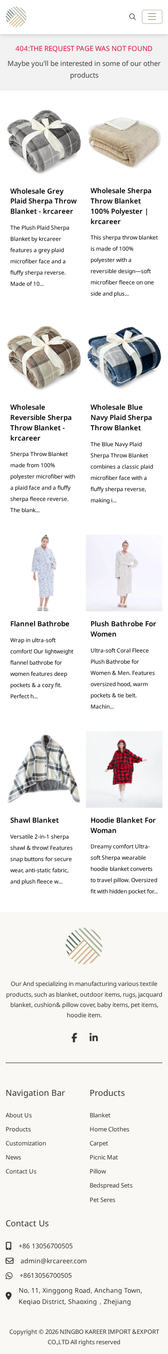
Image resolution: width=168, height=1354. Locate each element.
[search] (131, 16)
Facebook (74, 1037)
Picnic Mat (104, 1157)
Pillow (98, 1171)
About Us (19, 1115)
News (13, 1157)
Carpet (99, 1143)
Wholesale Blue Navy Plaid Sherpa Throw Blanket (121, 417)
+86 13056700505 (46, 1245)
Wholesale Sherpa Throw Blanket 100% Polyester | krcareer (121, 205)
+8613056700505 (46, 1275)
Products (18, 1129)
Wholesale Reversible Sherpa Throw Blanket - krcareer (41, 422)
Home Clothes (109, 1129)
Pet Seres (102, 1199)
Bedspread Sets (111, 1185)
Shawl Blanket (34, 820)
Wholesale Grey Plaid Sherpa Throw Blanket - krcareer (43, 201)
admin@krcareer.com (54, 1260)
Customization (26, 1143)
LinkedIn (93, 1037)
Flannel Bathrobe (40, 623)
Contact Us (21, 1171)
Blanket (100, 1115)
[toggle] (152, 17)
